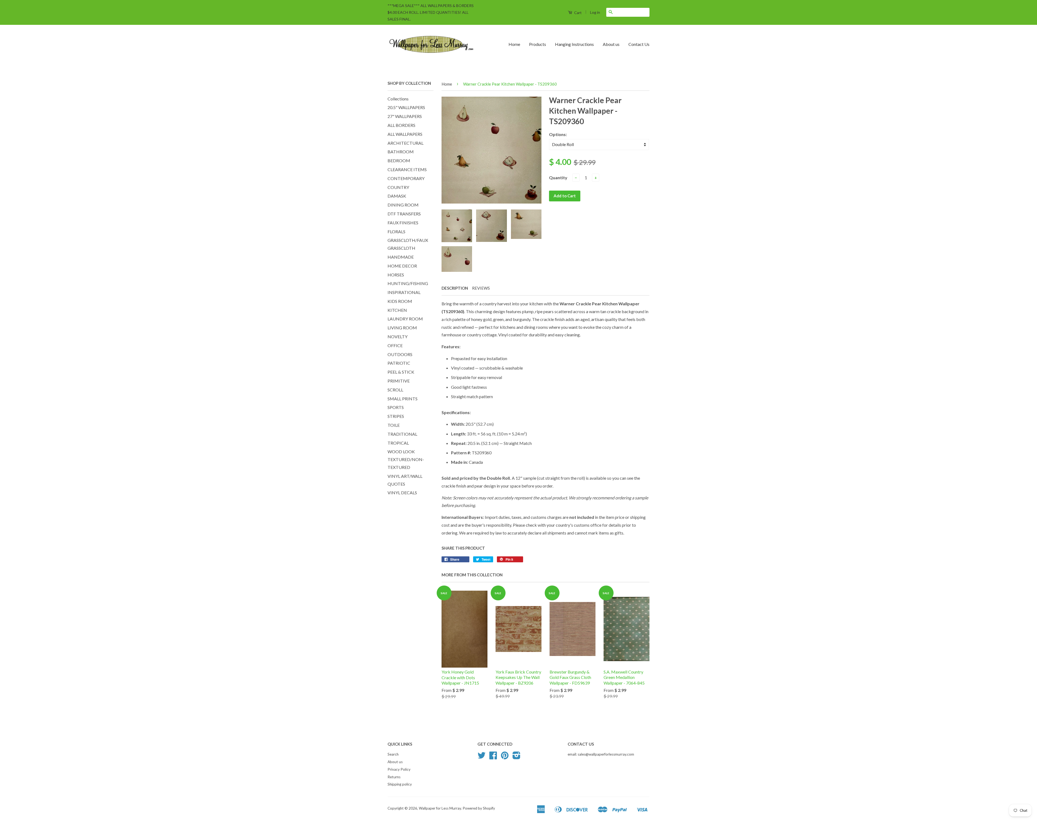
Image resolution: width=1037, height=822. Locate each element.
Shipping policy (400, 784)
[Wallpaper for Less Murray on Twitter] (481, 757)
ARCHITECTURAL (405, 143)
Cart (577, 12)
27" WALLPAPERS (405, 116)
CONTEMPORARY (406, 178)
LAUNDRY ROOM (405, 318)
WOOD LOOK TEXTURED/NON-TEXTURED (406, 459)
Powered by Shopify (479, 808)
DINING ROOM (403, 204)
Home (514, 44)
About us (611, 44)
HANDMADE (401, 256)
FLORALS (396, 231)
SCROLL (395, 389)
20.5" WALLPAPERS (406, 107)
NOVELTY (398, 336)
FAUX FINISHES (403, 222)
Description (455, 288)
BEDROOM (399, 160)
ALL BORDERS (401, 125)
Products (537, 44)
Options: (558, 134)
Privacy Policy (399, 769)
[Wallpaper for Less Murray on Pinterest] (505, 757)
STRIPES (396, 416)
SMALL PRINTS (403, 398)
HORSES (396, 274)
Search (393, 754)
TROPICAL (398, 442)
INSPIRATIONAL (404, 292)
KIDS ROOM (400, 301)
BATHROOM (401, 151)
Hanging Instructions (574, 44)
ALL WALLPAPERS (405, 134)
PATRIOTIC (399, 363)
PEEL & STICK (401, 371)
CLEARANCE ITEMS (407, 169)
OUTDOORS (400, 354)
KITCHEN (397, 310)
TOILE (394, 425)
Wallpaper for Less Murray (440, 808)
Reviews (481, 288)
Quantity (558, 177)
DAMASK (397, 195)
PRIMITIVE (399, 380)
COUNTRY (398, 187)
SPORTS (396, 407)
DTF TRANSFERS (404, 213)
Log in (595, 12)
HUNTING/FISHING (408, 283)
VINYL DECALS (402, 492)
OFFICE (395, 345)
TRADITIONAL (402, 434)
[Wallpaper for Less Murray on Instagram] (516, 757)
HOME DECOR (402, 265)
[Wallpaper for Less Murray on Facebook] (493, 757)
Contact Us (638, 44)
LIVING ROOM (402, 327)
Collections (398, 98)
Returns (394, 777)
